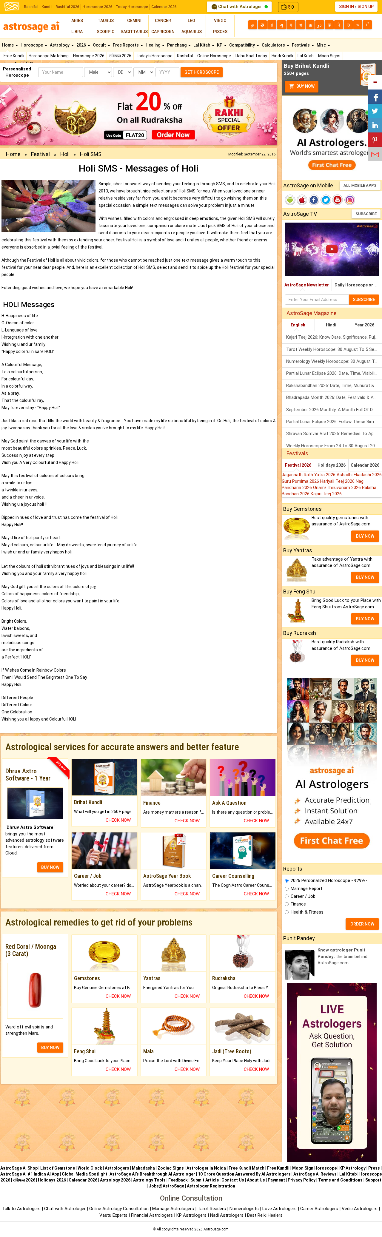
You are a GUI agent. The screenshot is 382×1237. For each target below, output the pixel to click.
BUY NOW (50, 867)
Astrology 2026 (115, 1180)
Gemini (134, 20)
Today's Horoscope (154, 55)
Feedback (178, 1180)
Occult (100, 45)
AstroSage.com (216, 1229)
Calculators (274, 45)
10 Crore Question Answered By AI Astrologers (244, 1174)
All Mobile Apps (360, 185)
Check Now (118, 820)
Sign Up (366, 6)
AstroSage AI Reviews (315, 1174)
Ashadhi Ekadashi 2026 (359, 474)
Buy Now (305, 86)
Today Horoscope (131, 6)
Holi (65, 154)
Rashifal (31, 6)
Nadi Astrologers (227, 1215)
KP (220, 45)
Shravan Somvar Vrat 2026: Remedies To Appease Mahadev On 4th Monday (334, 433)
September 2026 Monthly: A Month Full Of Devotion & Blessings (334, 409)
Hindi (331, 325)
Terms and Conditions (340, 1180)
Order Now (362, 924)
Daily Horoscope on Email (358, 285)
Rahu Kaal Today (251, 55)
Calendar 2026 (163, 6)
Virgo (220, 20)
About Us (256, 1180)
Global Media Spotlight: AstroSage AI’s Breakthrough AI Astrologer (128, 1174)
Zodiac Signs (171, 1168)
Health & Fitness (307, 912)
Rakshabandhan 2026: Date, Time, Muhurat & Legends (334, 385)
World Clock (90, 1168)
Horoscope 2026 (97, 6)
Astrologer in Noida (206, 1168)
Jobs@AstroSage (166, 1186)
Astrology (60, 45)
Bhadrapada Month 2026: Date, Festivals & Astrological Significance (334, 397)
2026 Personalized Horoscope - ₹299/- (329, 880)
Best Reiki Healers (265, 1215)
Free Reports (126, 45)
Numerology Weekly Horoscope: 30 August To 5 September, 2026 (334, 361)
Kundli (46, 6)
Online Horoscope (214, 55)
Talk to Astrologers (21, 1208)
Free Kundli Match (246, 1168)
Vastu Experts (113, 1215)
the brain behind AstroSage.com (342, 956)
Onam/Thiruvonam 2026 (337, 487)
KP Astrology (352, 1168)
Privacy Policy (301, 1180)
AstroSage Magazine (311, 313)
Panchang (177, 45)
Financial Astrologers (152, 1215)
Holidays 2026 (332, 465)
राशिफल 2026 (120, 55)
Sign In (346, 6)
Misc (322, 45)
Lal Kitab (306, 55)
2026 (81, 45)
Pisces (220, 31)
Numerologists (244, 1208)
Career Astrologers (319, 1208)
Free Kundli (14, 55)
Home (8, 45)
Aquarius (191, 31)
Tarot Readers (212, 1208)
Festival (40, 154)
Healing (153, 45)
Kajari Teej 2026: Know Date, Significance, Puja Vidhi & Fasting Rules (334, 337)
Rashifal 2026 (67, 6)
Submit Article (204, 1180)
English (298, 325)
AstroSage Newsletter (306, 285)
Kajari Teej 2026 (326, 493)
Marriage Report (306, 888)
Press (374, 1168)
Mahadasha (143, 1168)
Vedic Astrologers (360, 1208)
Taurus (106, 20)
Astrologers (117, 1168)
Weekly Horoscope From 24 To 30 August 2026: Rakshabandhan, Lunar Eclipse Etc (334, 445)
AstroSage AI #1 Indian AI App (29, 1174)
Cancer (163, 20)
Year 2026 (364, 325)
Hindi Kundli (282, 55)
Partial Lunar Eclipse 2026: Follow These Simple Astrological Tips (334, 421)
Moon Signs (329, 55)
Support (373, 1180)
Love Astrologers (279, 1208)
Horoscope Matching (49, 55)
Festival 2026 (298, 465)
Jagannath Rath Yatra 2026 (309, 474)
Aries (77, 20)
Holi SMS (90, 154)
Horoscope (32, 45)
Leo (191, 20)
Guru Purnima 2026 (301, 481)
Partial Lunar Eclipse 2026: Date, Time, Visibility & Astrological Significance (334, 373)
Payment (276, 1180)
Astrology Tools (149, 1180)
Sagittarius (134, 31)
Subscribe (366, 214)
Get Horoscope (201, 72)
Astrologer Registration (211, 1186)
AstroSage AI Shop (19, 1168)
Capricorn (163, 31)
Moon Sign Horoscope (314, 1168)
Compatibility (242, 45)
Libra (77, 31)
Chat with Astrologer (240, 6)
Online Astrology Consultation (119, 1208)
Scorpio (106, 31)
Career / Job (303, 896)
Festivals (301, 45)
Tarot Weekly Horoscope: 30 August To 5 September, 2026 (334, 349)
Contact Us (232, 1180)
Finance (298, 904)
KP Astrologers (192, 1215)
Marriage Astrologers (173, 1208)
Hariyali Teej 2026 (338, 481)
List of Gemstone (57, 1168)
